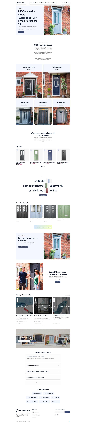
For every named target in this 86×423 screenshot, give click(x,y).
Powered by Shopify (27, 421)
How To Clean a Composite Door (60, 315)
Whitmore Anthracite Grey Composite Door (20, 163)
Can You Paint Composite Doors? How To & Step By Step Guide (24, 316)
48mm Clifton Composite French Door (35, 219)
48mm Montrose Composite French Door (50, 219)
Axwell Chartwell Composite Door (35, 162)
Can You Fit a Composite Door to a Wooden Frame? (41, 316)
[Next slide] (70, 157)
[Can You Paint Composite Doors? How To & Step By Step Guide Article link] (24, 310)
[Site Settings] (64, 2)
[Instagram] (55, 415)
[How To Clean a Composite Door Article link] (61, 310)
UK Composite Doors (21, 421)
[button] (62, 2)
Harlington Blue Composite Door (49, 162)
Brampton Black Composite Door (62, 162)
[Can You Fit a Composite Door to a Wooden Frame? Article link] (43, 310)
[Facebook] (58, 415)
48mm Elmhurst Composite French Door (22, 219)
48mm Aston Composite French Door (63, 218)
